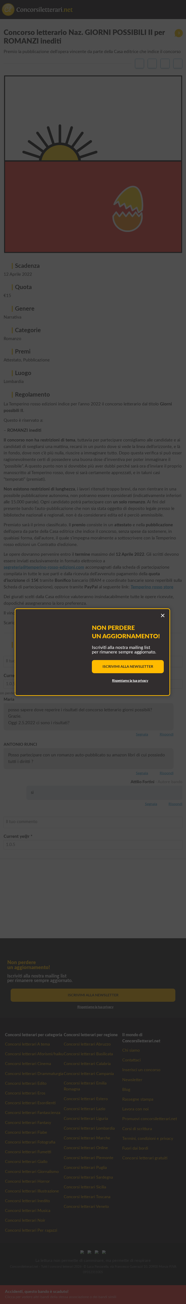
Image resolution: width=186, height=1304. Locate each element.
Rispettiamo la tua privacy (130, 680)
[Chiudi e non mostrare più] (162, 615)
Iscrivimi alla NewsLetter (128, 666)
